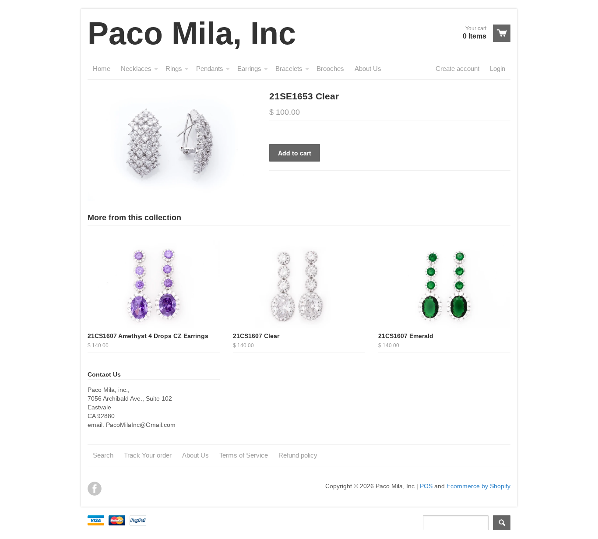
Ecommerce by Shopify (478, 486)
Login (497, 68)
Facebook (95, 489)
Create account (457, 68)
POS (426, 486)
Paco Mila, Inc (192, 33)
